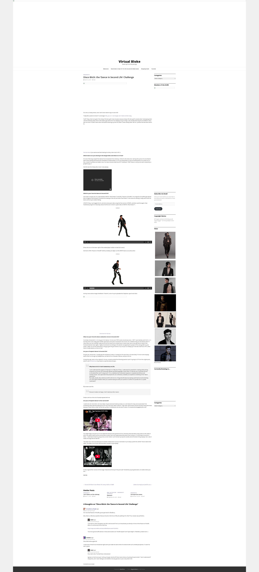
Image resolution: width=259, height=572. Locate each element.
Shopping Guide (145, 68)
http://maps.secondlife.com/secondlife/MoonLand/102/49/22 (103, 528)
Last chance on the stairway (91, 494)
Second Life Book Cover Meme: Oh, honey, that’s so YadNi (98, 484)
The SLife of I (110, 493)
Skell (94, 79)
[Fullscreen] (150, 242)
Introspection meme (136, 494)
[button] (117, 225)
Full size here (86, 152)
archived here (93, 361)
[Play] (85, 242)
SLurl (96, 340)
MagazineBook (134, 569)
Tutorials (153, 68)
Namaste (109, 495)
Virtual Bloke (129, 61)
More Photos (157, 362)
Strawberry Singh (91, 509)
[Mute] (148, 242)
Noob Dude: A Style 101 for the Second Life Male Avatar (125, 68)
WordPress (122, 569)
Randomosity (86, 74)
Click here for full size (105, 333)
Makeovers (106, 68)
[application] (117, 225)
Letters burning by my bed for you (142, 484)
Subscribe (158, 209)
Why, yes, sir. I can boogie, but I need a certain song (118, 116)
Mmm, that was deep (111, 492)
